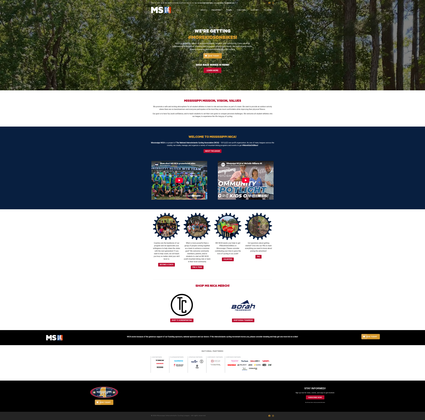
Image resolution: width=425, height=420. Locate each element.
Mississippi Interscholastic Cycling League (173, 415)
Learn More (212, 70)
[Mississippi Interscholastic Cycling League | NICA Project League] (161, 10)
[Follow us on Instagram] (273, 3)
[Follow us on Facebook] (269, 3)
